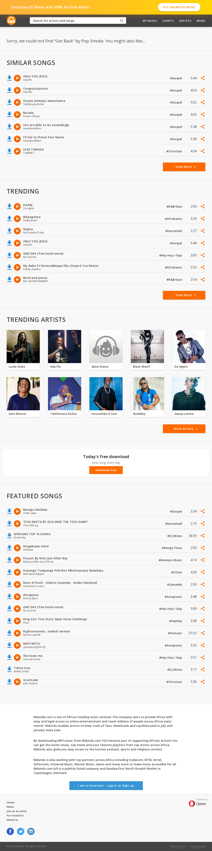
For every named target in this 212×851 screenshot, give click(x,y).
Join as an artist (17, 811)
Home (10, 802)
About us (12, 820)
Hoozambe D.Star (104, 414)
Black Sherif (141, 366)
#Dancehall (174, 231)
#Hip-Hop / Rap (171, 255)
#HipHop (176, 621)
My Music (150, 21)
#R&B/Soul (174, 206)
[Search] (121, 20)
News (10, 807)
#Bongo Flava (172, 548)
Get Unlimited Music (179, 7)
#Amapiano (174, 597)
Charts (168, 21)
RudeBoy (139, 414)
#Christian (174, 151)
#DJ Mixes (175, 536)
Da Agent (181, 366)
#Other (177, 572)
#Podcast (175, 633)
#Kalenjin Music (171, 560)
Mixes (201, 21)
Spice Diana (100, 366)
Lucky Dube (17, 366)
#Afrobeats (174, 219)
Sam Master (17, 414)
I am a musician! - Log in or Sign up (106, 785)
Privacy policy (197, 846)
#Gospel (176, 78)
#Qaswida (175, 584)
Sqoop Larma (184, 414)
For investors (15, 815)
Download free (106, 470)
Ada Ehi (55, 366)
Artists (185, 21)
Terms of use (177, 846)
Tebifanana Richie (63, 414)
